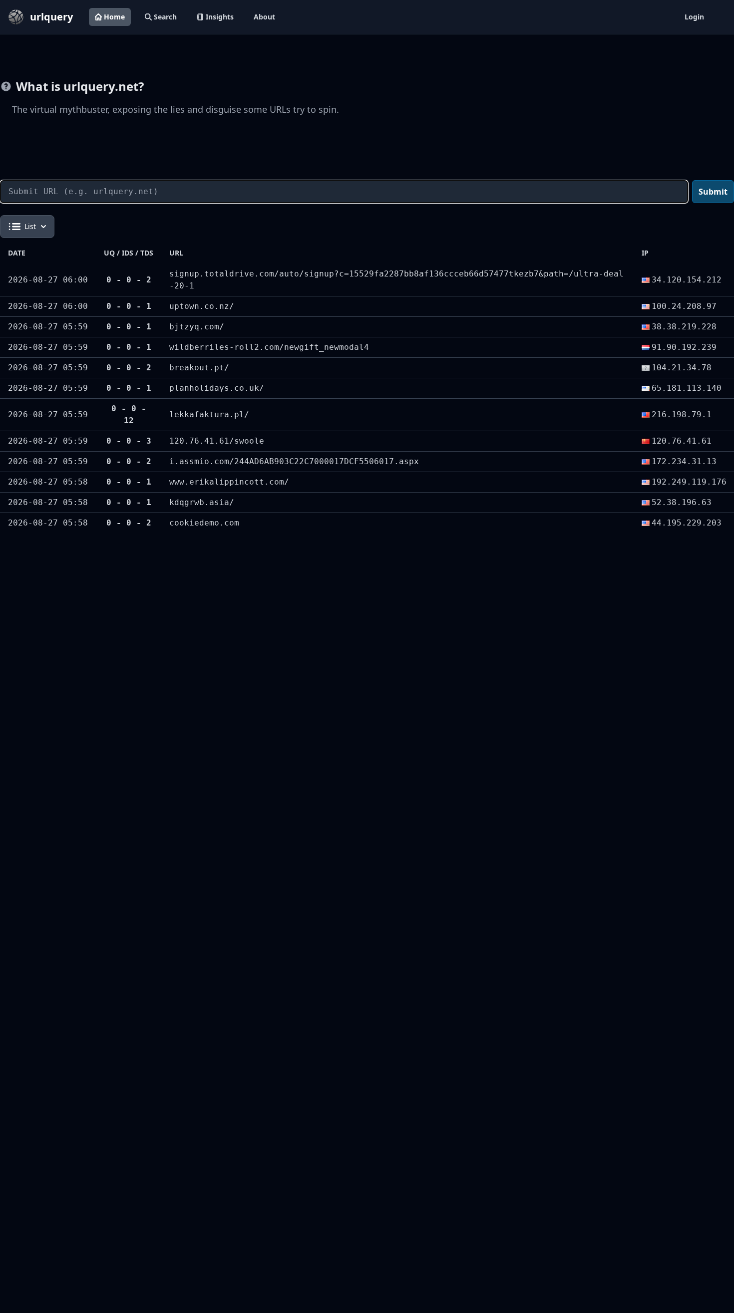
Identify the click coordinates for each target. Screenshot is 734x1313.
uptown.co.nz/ (201, 306)
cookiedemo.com (204, 522)
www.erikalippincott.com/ (229, 482)
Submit (713, 191)
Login (694, 16)
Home (114, 16)
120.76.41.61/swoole (216, 441)
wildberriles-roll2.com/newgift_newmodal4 (269, 347)
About (264, 16)
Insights (220, 16)
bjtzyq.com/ (196, 326)
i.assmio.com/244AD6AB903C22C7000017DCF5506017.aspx (294, 461)
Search (165, 16)
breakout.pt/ (199, 367)
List (30, 226)
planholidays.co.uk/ (216, 388)
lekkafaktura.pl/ (209, 414)
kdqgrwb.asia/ (201, 502)
